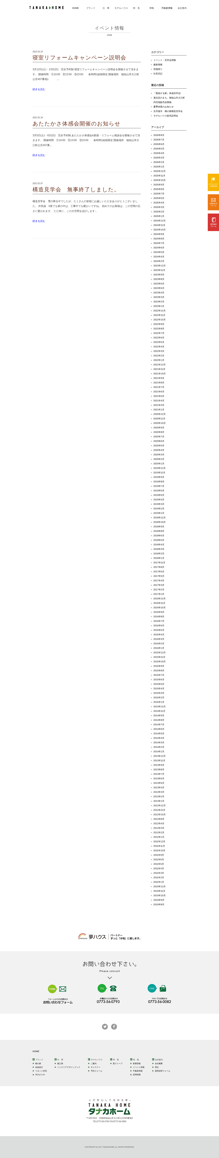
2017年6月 (158, 571)
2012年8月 (158, 819)
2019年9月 (158, 477)
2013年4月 (158, 787)
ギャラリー (95, 1067)
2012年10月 (159, 814)
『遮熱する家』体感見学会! (167, 93)
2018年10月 (159, 522)
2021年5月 (158, 396)
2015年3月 (158, 693)
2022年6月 (158, 337)
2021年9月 (158, 378)
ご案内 (94, 1063)
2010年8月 (158, 904)
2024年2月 (158, 261)
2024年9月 (158, 234)
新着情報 (137, 1063)
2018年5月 (158, 540)
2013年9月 (158, 765)
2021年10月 (159, 373)
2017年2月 (158, 589)
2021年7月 (158, 387)
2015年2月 (158, 697)
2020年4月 (158, 450)
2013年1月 (158, 801)
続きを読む (39, 89)
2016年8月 (158, 616)
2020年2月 (158, 459)
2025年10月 (159, 180)
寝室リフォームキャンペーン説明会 (79, 58)
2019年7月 (158, 486)
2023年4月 (158, 292)
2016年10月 (159, 607)
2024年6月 (158, 247)
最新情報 (157, 64)
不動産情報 (167, 8)
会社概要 (159, 1063)
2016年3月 (158, 639)
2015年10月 (159, 661)
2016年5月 (158, 630)
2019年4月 (158, 499)
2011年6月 (158, 859)
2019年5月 (158, 495)
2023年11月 (159, 270)
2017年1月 (158, 594)
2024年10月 (159, 229)
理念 (157, 1067)
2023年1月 (158, 306)
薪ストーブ (117, 1063)
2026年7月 (158, 139)
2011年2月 (158, 877)
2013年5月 (158, 783)
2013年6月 (158, 778)
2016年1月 (158, 648)
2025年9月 (158, 184)
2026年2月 (158, 162)
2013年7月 (158, 774)
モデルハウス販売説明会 (165, 115)
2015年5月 (158, 684)
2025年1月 (158, 216)
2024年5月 (158, 252)
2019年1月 (158, 513)
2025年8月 (158, 189)
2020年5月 (158, 445)
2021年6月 (158, 391)
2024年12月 (159, 220)
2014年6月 (158, 729)
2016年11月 (159, 603)
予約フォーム (96, 1071)
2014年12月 (159, 706)
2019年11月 (159, 472)
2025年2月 (158, 211)
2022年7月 (158, 333)
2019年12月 (159, 468)
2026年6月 (158, 144)
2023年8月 (158, 279)
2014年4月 (158, 738)
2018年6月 (158, 535)
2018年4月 (158, 544)
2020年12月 (159, 414)
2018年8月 (158, 531)
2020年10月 (159, 423)
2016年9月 (158, 612)
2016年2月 (158, 643)
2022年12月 (159, 310)
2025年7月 (158, 193)
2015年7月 (158, 675)
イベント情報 (138, 1067)
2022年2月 (158, 355)
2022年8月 (158, 328)
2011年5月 (158, 864)
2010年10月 (159, 895)
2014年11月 (159, 711)
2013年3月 (158, 792)
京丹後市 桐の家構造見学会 (168, 111)
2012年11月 (159, 810)
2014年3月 (158, 742)
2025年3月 (158, 207)
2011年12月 (159, 841)
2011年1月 (158, 882)
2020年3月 (158, 454)
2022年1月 (158, 360)
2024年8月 (158, 238)
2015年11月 (159, 657)
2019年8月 (158, 481)
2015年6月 (158, 679)
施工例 (60, 1063)
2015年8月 (158, 670)
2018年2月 (158, 553)
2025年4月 (158, 202)
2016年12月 (159, 598)
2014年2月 (158, 747)
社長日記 (157, 73)
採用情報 (137, 1074)
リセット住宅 (41, 1071)
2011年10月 (159, 850)
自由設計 (39, 1067)
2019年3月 (158, 504)
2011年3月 (158, 873)
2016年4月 (158, 634)
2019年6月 (158, 490)
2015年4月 (158, 688)
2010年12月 (159, 886)
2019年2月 (158, 508)
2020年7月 (158, 436)
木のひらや (40, 1074)
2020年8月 (158, 432)
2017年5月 (158, 576)
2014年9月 (158, 715)
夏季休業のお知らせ (163, 106)
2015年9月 (158, 666)
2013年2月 (158, 796)
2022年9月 (158, 324)
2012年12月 (159, 805)
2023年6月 (158, 283)
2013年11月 (159, 760)
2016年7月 (158, 621)
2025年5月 (158, 198)
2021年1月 (158, 409)
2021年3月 (158, 405)
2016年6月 (158, 625)
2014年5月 (158, 733)
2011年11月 (159, 846)
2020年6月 (158, 441)
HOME (75, 8)
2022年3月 (158, 351)
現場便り (157, 69)
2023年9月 (158, 274)
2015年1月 (158, 702)
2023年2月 (158, 301)
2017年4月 (158, 580)
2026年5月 (158, 148)
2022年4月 (158, 346)
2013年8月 (158, 769)
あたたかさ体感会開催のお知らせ (77, 124)
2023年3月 (158, 297)
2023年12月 (159, 265)
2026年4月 (158, 153)
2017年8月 (158, 567)
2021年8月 (158, 382)
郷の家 (38, 1063)
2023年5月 (158, 288)
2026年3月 (158, 157)
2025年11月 (159, 175)
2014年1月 (158, 751)
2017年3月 (158, 585)
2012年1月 (158, 837)
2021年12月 (159, 364)
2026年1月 (158, 166)
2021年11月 (159, 369)
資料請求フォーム (162, 1071)
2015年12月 (159, 652)
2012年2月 (158, 832)
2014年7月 (158, 724)
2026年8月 (158, 135)
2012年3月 (158, 828)
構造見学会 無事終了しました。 (76, 189)
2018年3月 (158, 549)
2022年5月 (158, 342)
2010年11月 (159, 891)
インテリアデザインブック (68, 1067)
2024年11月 (159, 225)
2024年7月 (158, 243)
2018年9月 (158, 526)
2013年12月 (159, 756)
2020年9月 (158, 427)
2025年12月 (159, 171)
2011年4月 (158, 868)
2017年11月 (159, 562)
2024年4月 (158, 256)
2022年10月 (159, 319)
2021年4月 (158, 400)
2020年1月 (158, 463)
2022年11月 (159, 315)
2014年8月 (158, 720)
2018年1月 (158, 558)
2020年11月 (159, 418)
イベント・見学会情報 (164, 60)
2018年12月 (159, 517)
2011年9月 (158, 855)
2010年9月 (158, 900)
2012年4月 (158, 823)
